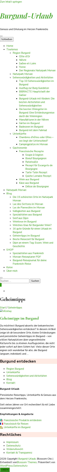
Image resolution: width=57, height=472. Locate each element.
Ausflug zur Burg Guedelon (34, 88)
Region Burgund (21, 53)
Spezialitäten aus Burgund (27, 214)
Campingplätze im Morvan (33, 144)
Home (9, 46)
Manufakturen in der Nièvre (34, 119)
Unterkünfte (19, 133)
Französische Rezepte (31, 151)
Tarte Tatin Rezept (36, 172)
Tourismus (12, 49)
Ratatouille (31, 162)
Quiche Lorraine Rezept (38, 176)
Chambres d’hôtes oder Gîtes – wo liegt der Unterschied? (36, 139)
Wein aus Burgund (29, 179)
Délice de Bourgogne (37, 186)
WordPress (6, 466)
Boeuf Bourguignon (35, 158)
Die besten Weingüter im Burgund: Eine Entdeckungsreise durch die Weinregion (36, 112)
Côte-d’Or (24, 56)
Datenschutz (13, 445)
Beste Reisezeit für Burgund (28, 239)
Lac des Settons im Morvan (28, 204)
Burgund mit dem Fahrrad (33, 130)
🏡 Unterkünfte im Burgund (15, 427)
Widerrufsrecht (14, 449)
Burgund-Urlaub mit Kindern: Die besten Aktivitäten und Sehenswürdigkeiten (37, 102)
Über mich (11, 271)
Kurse (9, 267)
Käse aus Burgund (29, 183)
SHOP (9, 249)
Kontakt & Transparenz (19, 452)
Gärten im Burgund (29, 123)
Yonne (22, 67)
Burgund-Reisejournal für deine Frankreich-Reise (30, 262)
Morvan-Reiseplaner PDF (27, 257)
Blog (9, 193)
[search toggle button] (1, 277)
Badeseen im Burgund (31, 126)
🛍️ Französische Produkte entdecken (20, 420)
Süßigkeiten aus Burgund (26, 211)
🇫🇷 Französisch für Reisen (14, 424)
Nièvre (22, 60)
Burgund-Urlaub (26, 15)
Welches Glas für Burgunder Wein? (32, 225)
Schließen (6, 39)
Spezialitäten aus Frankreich (28, 253)
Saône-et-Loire (27, 63)
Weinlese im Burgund (24, 221)
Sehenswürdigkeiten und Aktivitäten (33, 77)
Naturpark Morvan (23, 74)
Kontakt (10, 383)
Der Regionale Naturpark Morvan (37, 70)
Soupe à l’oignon (34, 155)
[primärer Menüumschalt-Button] (1, 36)
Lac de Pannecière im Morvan (29, 207)
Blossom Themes (27, 462)
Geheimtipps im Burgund (26, 235)
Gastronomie (20, 148)
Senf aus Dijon (20, 218)
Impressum (12, 442)
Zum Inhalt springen (11, 2)
